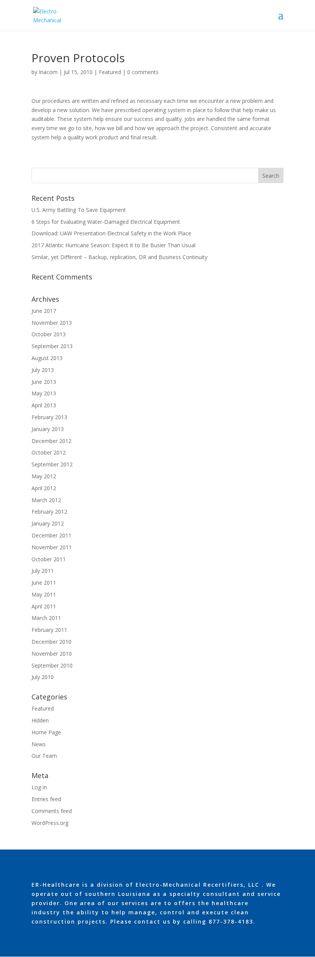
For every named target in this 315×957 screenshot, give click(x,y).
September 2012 (52, 464)
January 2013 (48, 429)
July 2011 (43, 570)
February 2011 (49, 629)
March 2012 (46, 500)
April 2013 (44, 405)
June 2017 (44, 310)
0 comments (143, 72)
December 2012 (51, 441)
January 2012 (48, 523)
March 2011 (46, 617)
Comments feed (52, 811)
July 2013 (43, 370)
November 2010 (52, 653)
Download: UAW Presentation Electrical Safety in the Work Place (111, 233)
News (39, 744)
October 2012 (49, 452)
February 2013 (49, 417)
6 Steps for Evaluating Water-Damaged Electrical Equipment (106, 221)
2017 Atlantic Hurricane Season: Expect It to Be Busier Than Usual (114, 245)
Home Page (46, 732)
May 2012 (44, 476)
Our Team (44, 755)
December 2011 (51, 535)
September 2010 (52, 665)
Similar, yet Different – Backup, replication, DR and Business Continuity (119, 257)
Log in (39, 787)
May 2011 (44, 594)
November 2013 (52, 322)
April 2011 (44, 606)
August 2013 (47, 358)
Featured (110, 72)
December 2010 (51, 641)
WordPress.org (50, 822)
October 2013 (49, 334)
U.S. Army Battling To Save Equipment (79, 209)
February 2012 (49, 511)
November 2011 (52, 547)
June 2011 (44, 582)
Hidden (40, 720)
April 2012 (44, 488)
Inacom (48, 72)
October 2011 (49, 559)
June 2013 (44, 381)
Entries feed (46, 799)
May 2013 (44, 393)
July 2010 (43, 677)
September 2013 (52, 346)
